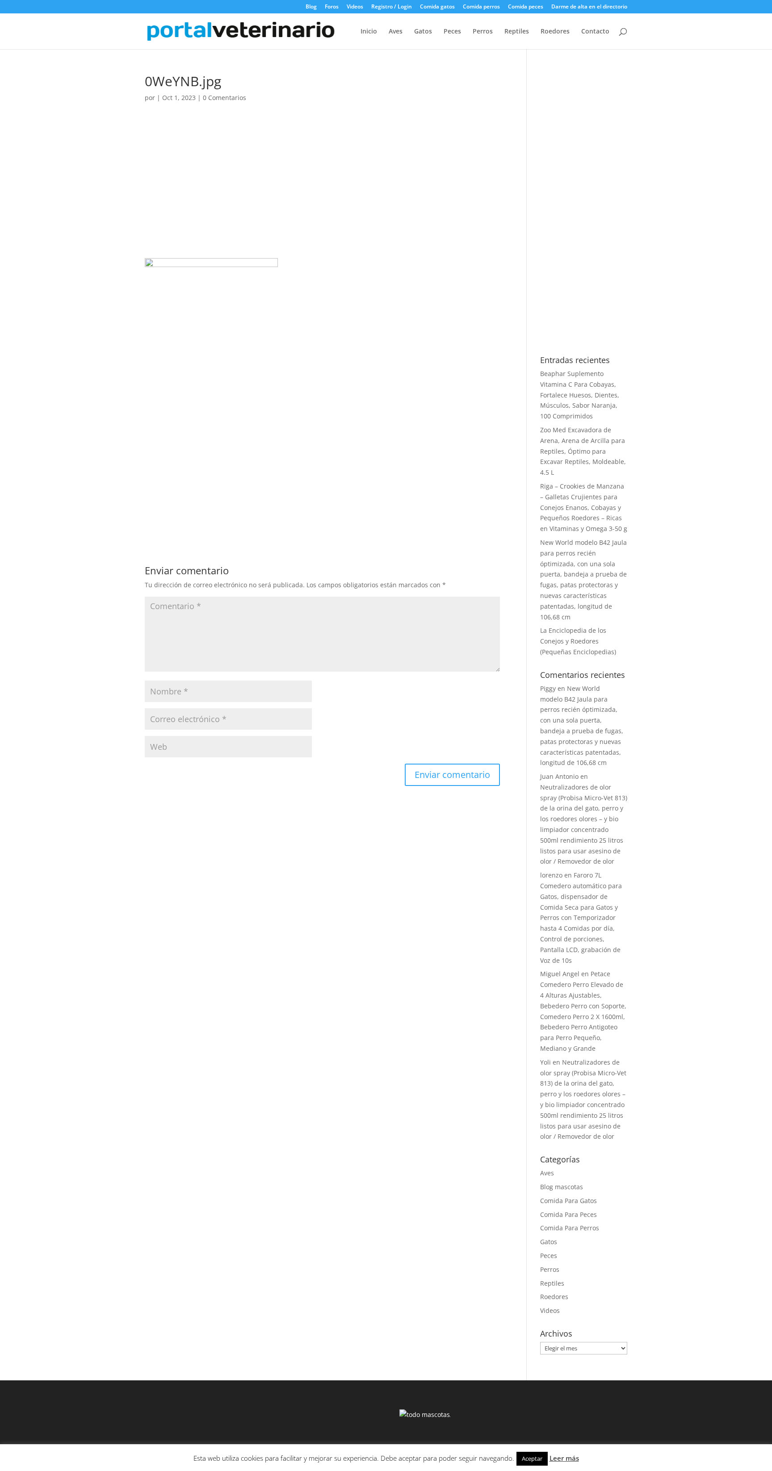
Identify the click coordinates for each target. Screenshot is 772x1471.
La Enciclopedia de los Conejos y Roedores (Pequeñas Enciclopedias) (578, 641)
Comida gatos (437, 7)
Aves (396, 31)
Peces (452, 31)
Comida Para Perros (569, 1228)
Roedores (555, 31)
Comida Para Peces (568, 1214)
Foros (332, 7)
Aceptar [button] (532, 1458)
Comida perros (481, 7)
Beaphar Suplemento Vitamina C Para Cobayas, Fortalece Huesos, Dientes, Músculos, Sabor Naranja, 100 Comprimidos (579, 394)
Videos (355, 7)
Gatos (423, 31)
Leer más (564, 1458)
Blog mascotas (561, 1187)
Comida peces (525, 7)
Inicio (369, 31)
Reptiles (516, 31)
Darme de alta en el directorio (589, 7)
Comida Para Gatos (568, 1200)
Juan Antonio (559, 776)
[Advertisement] (322, 192)
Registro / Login (391, 7)
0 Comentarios (224, 97)
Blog (311, 7)
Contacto (595, 31)
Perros (483, 31)
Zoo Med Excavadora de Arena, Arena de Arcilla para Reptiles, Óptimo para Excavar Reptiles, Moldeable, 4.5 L (583, 451)
